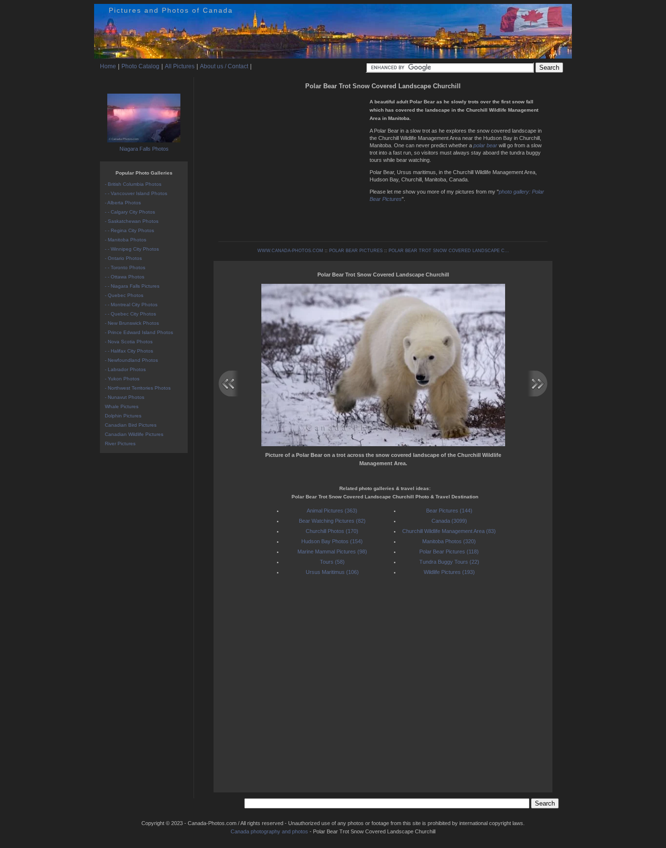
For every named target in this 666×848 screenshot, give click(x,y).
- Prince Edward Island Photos (139, 332)
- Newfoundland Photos (131, 360)
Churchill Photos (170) (332, 531)
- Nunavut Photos (124, 397)
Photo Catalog (140, 66)
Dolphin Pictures (123, 415)
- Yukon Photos (122, 378)
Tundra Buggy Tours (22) (449, 562)
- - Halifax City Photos (129, 351)
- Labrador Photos (125, 369)
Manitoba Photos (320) (449, 541)
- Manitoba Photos (125, 239)
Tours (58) (332, 562)
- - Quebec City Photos (130, 313)
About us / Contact (224, 66)
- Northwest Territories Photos (138, 388)
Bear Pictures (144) (449, 510)
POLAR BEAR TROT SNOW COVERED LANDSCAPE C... (449, 250)
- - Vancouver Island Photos (136, 193)
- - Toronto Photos (125, 267)
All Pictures (180, 66)
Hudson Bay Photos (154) (332, 541)
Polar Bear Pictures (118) (449, 551)
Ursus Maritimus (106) (332, 572)
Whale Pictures (121, 406)
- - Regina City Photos (129, 230)
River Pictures (120, 443)
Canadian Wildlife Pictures (134, 434)
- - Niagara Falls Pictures (132, 286)
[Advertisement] (291, 161)
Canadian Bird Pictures (131, 425)
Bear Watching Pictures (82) (332, 521)
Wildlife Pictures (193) (449, 572)
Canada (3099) (449, 521)
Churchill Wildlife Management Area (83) (449, 531)
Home (108, 66)
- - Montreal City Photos (131, 304)
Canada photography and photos (269, 831)
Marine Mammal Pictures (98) (332, 551)
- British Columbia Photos (133, 184)
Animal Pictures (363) (332, 510)
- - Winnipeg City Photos (132, 249)
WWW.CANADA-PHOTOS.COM (290, 250)
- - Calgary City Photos (130, 212)
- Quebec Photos (124, 295)
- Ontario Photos (123, 258)
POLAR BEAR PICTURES (356, 250)
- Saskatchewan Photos (131, 221)
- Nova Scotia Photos (129, 341)
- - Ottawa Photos (124, 276)
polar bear (485, 145)
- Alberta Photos (123, 202)
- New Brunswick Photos (132, 323)
